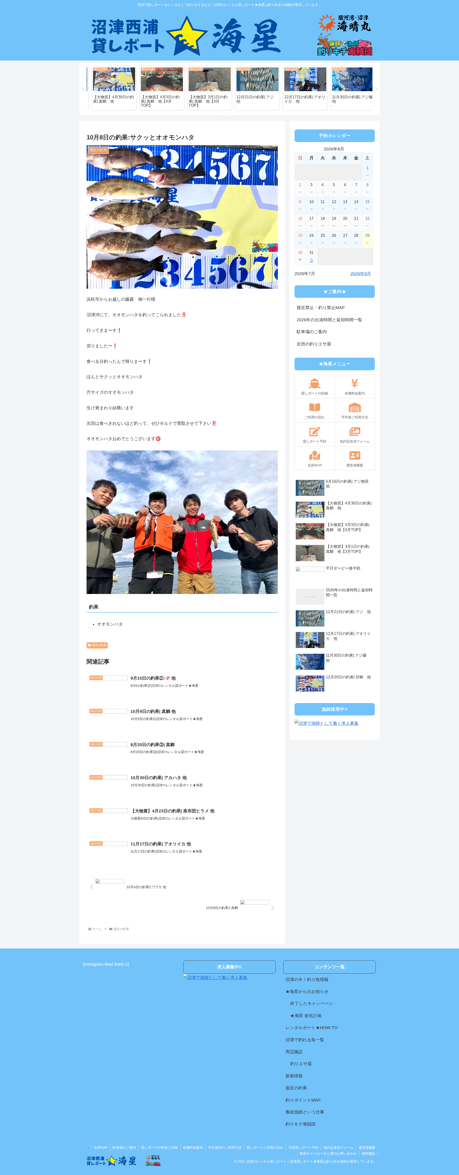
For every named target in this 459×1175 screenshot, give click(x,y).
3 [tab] (236, 118)
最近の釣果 (99, 645)
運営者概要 (367, 1147)
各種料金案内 (193, 1147)
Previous (83, 89)
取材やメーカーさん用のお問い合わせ (328, 1153)
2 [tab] (229, 118)
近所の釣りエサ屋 (314, 344)
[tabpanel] (109, 88)
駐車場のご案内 (312, 331)
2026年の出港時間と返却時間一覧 (329, 319)
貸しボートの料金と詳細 (159, 1147)
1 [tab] (222, 118)
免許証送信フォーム (338, 1147)
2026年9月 (360, 273)
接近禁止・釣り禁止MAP (321, 307)
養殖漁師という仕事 (304, 1112)
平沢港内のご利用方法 (224, 1147)
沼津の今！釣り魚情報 (306, 979)
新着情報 (294, 1076)
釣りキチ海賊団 (300, 1124)
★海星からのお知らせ (306, 991)
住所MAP (101, 1147)
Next (376, 89)
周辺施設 (294, 1051)
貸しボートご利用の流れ (264, 1147)
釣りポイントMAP (303, 1100)
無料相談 (368, 1153)
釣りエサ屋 (301, 1063)
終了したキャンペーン (311, 1003)
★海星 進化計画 (306, 1015)
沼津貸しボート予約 (303, 1147)
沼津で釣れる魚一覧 (304, 1039)
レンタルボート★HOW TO (311, 1027)
